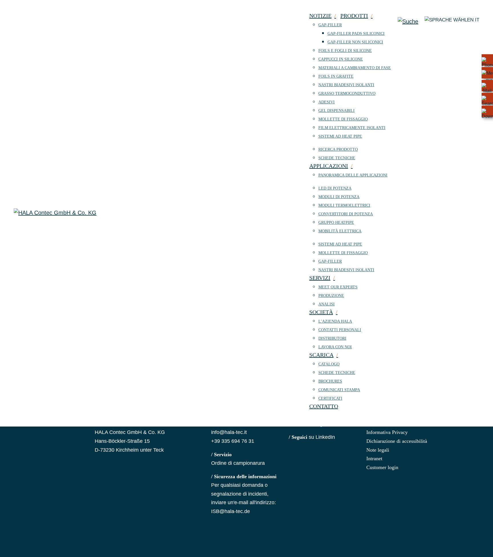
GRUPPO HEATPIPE (336, 222)
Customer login (382, 467)
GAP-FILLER (330, 25)
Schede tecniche (336, 158)
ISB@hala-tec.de (230, 511)
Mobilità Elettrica (339, 231)
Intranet (374, 458)
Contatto (323, 406)
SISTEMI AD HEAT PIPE (340, 136)
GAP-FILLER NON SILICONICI (355, 42)
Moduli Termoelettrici (344, 205)
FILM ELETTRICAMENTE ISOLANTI (351, 128)
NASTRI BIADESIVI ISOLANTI (346, 85)
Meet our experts (337, 287)
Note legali (377, 450)
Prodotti (354, 16)
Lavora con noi (335, 347)
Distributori (332, 338)
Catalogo (329, 364)
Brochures (330, 381)
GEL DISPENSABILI (336, 110)
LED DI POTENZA (334, 188)
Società (321, 312)
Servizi (319, 278)
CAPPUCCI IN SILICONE (340, 59)
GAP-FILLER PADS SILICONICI (356, 33)
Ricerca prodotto (338, 149)
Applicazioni (328, 166)
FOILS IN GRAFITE (335, 76)
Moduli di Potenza (338, 197)
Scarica (321, 355)
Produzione (331, 295)
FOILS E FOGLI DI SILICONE (345, 51)
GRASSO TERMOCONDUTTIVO (346, 93)
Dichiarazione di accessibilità (396, 441)
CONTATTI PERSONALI (339, 330)
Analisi (326, 304)
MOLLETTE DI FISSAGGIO (343, 119)
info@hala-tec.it (229, 432)
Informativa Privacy (387, 432)
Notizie (320, 16)
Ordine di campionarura (238, 463)
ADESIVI (326, 102)
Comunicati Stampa (339, 390)
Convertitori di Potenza (345, 214)
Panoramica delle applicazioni (352, 175)
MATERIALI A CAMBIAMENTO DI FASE (354, 68)
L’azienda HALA (335, 321)
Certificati (330, 398)
